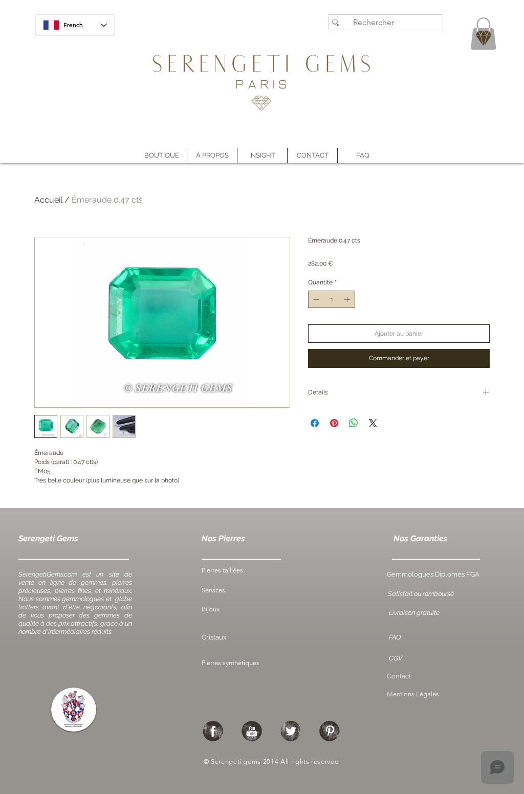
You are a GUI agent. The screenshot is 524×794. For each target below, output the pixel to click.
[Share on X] (373, 423)
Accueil (48, 200)
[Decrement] (315, 299)
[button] (212, 155)
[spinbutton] (331, 299)
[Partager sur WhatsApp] (353, 423)
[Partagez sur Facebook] (315, 423)
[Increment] (348, 299)
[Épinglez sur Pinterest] (334, 423)
